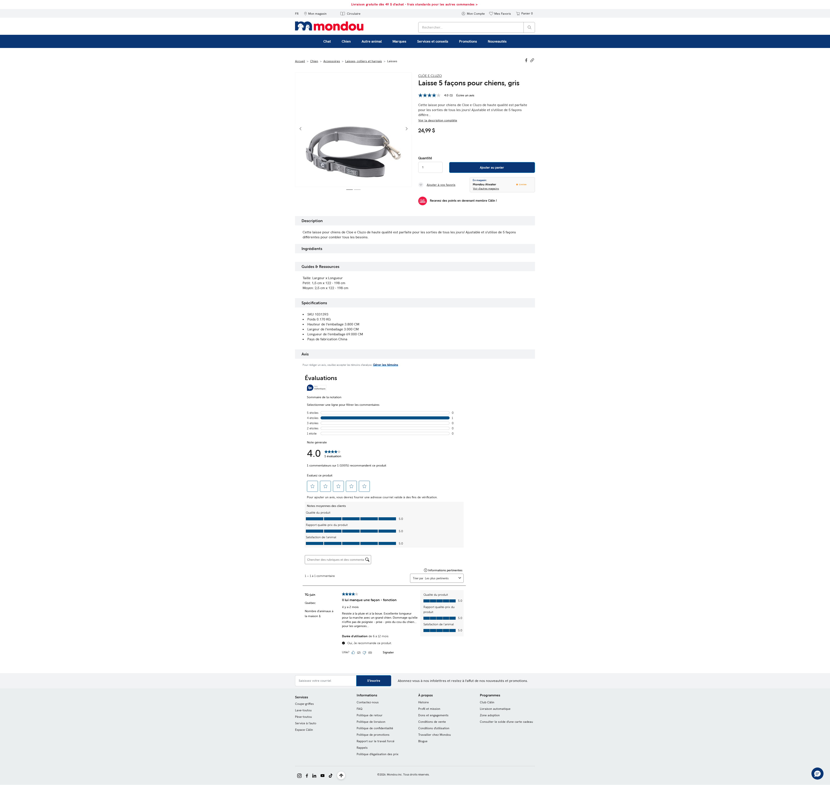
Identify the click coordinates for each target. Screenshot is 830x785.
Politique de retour (370, 715)
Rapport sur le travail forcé (375, 741)
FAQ (359, 709)
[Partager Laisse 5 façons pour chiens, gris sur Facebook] (526, 60)
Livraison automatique (495, 709)
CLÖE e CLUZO (430, 75)
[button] (315, 13)
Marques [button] (399, 41)
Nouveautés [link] (497, 41)
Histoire (423, 702)
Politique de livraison (371, 722)
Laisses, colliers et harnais (363, 61)
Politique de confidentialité (375, 728)
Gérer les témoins (385, 364)
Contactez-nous (368, 702)
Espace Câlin (304, 730)
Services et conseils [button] (432, 41)
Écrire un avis (465, 95)
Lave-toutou (303, 710)
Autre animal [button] (372, 41)
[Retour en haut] (341, 775)
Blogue (423, 741)
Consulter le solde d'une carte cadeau (506, 722)
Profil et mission (429, 709)
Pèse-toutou (303, 717)
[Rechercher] (530, 27)
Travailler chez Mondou (434, 735)
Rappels (362, 748)
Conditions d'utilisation (433, 728)
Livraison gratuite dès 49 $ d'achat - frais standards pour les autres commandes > (414, 4)
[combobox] (476, 27)
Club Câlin (487, 702)
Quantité (425, 158)
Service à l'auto (305, 723)
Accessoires (331, 61)
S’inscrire (373, 681)
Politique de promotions (373, 735)
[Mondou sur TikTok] (330, 775)
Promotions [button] (468, 41)
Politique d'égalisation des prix (377, 754)
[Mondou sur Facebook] (307, 775)
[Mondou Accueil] (329, 26)
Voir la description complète (437, 120)
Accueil (300, 61)
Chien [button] (346, 41)
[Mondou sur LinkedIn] (314, 775)
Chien (314, 61)
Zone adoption (490, 715)
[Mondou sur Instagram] (299, 775)
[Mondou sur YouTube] (322, 775)
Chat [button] (327, 41)
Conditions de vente (432, 722)
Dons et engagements (433, 715)
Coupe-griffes (304, 704)
